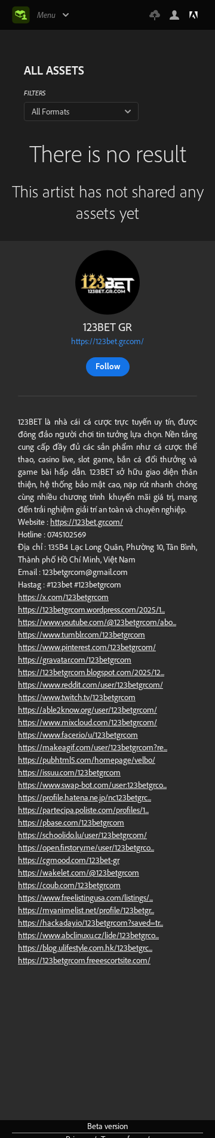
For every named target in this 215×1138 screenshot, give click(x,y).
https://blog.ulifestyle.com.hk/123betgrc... (85, 947)
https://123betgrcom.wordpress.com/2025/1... (91, 609)
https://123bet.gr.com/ (107, 341)
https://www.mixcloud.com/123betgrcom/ (87, 722)
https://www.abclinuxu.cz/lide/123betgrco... (88, 935)
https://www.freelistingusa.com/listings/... (85, 897)
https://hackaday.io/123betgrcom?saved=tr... (90, 922)
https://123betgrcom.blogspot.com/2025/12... (91, 672)
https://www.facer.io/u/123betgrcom (78, 734)
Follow (108, 366)
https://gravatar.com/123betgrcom (74, 659)
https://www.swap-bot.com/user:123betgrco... (92, 785)
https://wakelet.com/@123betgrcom (78, 872)
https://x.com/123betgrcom (63, 597)
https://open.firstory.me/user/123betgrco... (86, 847)
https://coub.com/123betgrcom (69, 885)
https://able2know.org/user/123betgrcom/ (87, 709)
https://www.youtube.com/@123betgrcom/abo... (97, 622)
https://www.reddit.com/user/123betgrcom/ (90, 684)
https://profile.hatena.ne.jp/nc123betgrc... (84, 797)
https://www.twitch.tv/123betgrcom (77, 697)
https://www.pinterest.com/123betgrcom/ (87, 647)
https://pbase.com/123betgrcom (71, 822)
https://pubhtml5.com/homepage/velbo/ (86, 759)
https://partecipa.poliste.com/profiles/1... (83, 810)
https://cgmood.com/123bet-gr (68, 860)
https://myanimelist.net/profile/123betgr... (86, 910)
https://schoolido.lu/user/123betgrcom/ (82, 835)
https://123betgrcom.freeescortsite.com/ (84, 960)
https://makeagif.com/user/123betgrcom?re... (92, 747)
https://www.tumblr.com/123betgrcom (81, 634)
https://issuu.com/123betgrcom (69, 772)
